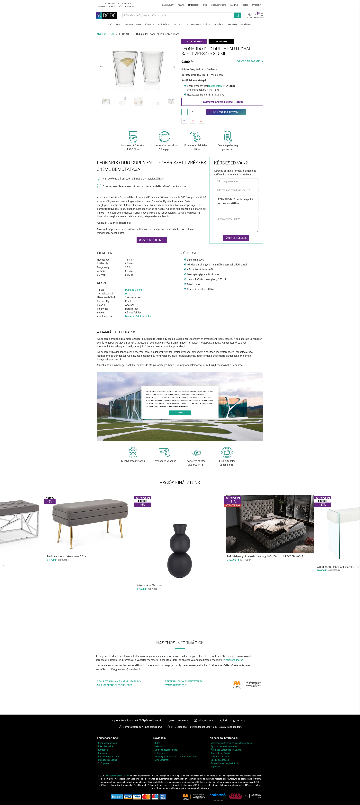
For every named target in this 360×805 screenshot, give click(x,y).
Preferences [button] (183, 406)
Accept (180, 413)
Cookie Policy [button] (194, 403)
